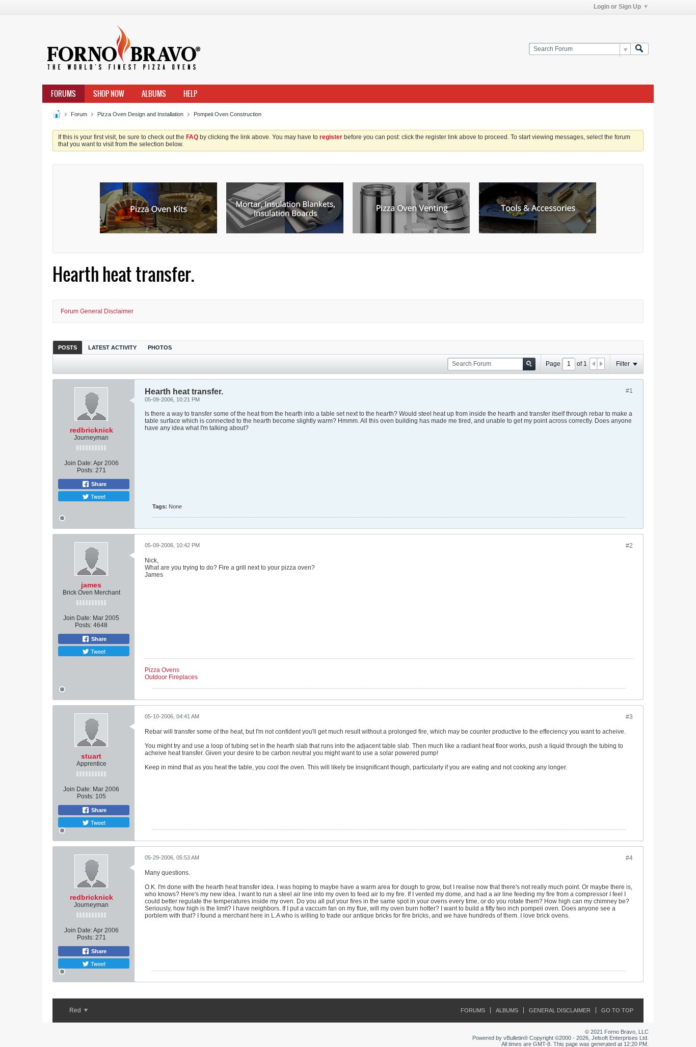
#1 (629, 390)
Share (98, 484)
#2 (629, 545)
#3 (629, 716)
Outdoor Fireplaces (171, 677)
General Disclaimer (560, 1010)
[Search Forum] (639, 49)
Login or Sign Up (617, 6)
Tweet (97, 496)
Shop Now (108, 93)
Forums (63, 93)
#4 (629, 858)
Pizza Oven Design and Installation (140, 114)
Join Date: (78, 463)
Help (190, 93)
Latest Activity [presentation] (112, 347)
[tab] (67, 347)
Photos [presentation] (160, 347)
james (91, 585)
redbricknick (91, 430)
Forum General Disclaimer (97, 311)
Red (76, 1010)
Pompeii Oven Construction (227, 114)
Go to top (617, 1010)
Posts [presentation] (67, 347)
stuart (91, 756)
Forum (79, 114)
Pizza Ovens (162, 670)
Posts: (85, 470)
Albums (154, 93)
